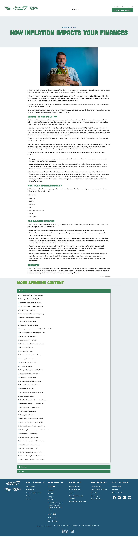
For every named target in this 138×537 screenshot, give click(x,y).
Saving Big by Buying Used (28, 377)
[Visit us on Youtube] (124, 498)
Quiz (22, 471)
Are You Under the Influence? (28, 448)
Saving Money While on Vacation (29, 374)
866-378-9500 (116, 486)
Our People (30, 490)
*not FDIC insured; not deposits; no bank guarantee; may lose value (55, 506)
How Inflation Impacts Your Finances (30, 303)
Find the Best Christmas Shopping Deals (32, 418)
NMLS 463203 (57, 525)
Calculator (24, 467)
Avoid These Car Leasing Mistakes (30, 445)
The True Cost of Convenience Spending (32, 314)
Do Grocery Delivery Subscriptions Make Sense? (34, 430)
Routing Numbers (96, 499)
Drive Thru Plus (52, 521)
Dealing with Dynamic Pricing (28, 433)
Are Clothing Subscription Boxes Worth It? (32, 460)
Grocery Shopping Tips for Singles (30, 407)
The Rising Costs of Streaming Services (31, 306)
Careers (28, 499)
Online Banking (96, 486)
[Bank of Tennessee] (13, 486)
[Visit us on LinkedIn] (119, 498)
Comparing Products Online (28, 336)
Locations (115, 490)
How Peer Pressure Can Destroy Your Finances (33, 400)
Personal (50, 490)
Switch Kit (94, 493)
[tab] (63, 291)
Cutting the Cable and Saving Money (31, 299)
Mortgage (51, 497)
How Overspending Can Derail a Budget (32, 403)
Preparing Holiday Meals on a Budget (31, 381)
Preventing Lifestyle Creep (28, 321)
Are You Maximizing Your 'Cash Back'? (31, 452)
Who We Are (30, 486)
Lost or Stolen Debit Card (77, 501)
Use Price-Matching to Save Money (30, 355)
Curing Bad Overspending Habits (29, 437)
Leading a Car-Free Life (27, 388)
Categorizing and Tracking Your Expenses (32, 441)
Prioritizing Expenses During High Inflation (32, 332)
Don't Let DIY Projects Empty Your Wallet (32, 422)
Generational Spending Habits (29, 325)
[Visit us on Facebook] (114, 498)
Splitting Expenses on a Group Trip (30, 317)
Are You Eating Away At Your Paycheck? (31, 295)
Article (23, 291)
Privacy (75, 525)
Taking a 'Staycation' (26, 366)
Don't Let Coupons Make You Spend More (32, 426)
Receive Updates (117, 493)
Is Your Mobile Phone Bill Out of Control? (32, 392)
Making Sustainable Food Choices (30, 385)
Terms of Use (66, 525)
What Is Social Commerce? (28, 310)
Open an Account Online (99, 490)
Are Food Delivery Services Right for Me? (32, 456)
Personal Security (74, 486)
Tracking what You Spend (27, 359)
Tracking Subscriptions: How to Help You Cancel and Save (37, 329)
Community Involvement (34, 493)
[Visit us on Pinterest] (129, 498)
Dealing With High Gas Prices (28, 340)
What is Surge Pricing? (26, 347)
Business (50, 493)
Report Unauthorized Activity (76, 497)
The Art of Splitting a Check (28, 362)
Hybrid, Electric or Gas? (27, 396)
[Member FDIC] (65, 531)
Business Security (74, 490)
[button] (75, 10)
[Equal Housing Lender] (72, 531)
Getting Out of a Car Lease (28, 411)
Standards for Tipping (26, 351)
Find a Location (53, 518)
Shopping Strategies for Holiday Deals (31, 370)
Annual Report (95, 496)
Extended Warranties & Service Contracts (32, 344)
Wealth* (50, 500)
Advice (71, 493)
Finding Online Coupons (27, 415)
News (28, 496)
